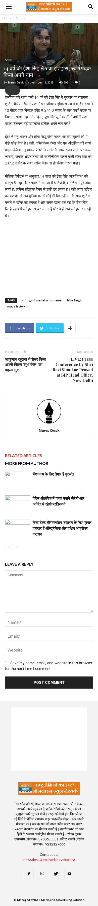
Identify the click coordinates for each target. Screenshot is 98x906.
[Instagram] (42, 874)
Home (7, 18)
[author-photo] (49, 423)
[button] (91, 7)
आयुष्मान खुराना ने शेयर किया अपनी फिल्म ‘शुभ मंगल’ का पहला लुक (25, 364)
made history (16, 306)
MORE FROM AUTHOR (26, 463)
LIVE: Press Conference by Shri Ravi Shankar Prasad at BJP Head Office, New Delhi (73, 369)
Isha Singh (74, 300)
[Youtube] (69, 874)
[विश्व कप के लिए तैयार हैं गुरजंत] (17, 480)
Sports (20, 18)
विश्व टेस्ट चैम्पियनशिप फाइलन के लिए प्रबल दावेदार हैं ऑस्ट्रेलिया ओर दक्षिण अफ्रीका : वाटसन (62, 528)
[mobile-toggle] (9, 7)
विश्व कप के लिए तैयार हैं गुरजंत (53, 473)
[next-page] (16, 547)
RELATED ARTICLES (23, 455)
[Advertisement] (49, 257)
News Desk (16, 82)
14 (21, 300)
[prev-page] (8, 547)
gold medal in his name (45, 300)
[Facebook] (29, 874)
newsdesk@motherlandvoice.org (49, 859)
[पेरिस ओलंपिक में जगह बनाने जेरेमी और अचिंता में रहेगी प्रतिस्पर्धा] (17, 504)
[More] (70, 328)
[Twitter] (56, 874)
